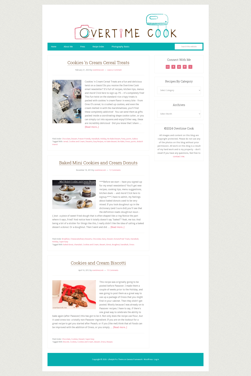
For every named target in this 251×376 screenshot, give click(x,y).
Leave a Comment (114, 70)
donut (108, 245)
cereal (65, 142)
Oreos (127, 142)
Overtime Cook (125, 26)
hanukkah (124, 245)
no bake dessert (110, 142)
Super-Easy (63, 242)
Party (123, 139)
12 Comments (115, 170)
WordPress (148, 359)
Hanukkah (95, 139)
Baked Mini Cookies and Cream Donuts (98, 162)
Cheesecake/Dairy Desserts (81, 239)
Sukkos (135, 139)
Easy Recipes (98, 142)
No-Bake (121, 142)
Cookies (74, 339)
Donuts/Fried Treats (122, 239)
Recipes (110, 342)
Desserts (89, 142)
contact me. (179, 156)
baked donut (68, 245)
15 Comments (112, 270)
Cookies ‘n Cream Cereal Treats (98, 62)
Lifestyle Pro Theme (116, 359)
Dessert (74, 139)
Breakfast (66, 239)
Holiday (103, 139)
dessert (102, 245)
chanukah (78, 245)
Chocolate (66, 139)
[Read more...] (92, 127)
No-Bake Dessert (113, 139)
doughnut (116, 245)
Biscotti (66, 342)
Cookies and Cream (77, 142)
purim (128, 139)
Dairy (104, 239)
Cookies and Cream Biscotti (98, 263)
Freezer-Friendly (84, 139)
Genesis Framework (134, 359)
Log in (156, 359)
